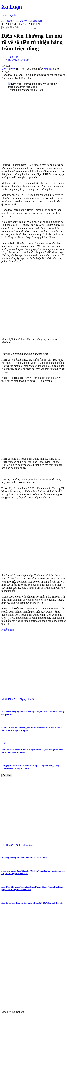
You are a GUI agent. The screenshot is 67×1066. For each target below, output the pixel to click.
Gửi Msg (7, 775)
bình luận (49, 68)
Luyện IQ (9, 20)
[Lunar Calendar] (29, 21)
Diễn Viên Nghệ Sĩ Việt (19, 60)
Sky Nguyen (8, 68)
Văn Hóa (13, 56)
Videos (23, 20)
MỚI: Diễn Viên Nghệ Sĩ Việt (17, 699)
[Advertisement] (33, 127)
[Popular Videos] (17, 21)
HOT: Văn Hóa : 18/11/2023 (17, 844)
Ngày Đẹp (37, 20)
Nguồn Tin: (7, 629)
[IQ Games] (2, 21)
